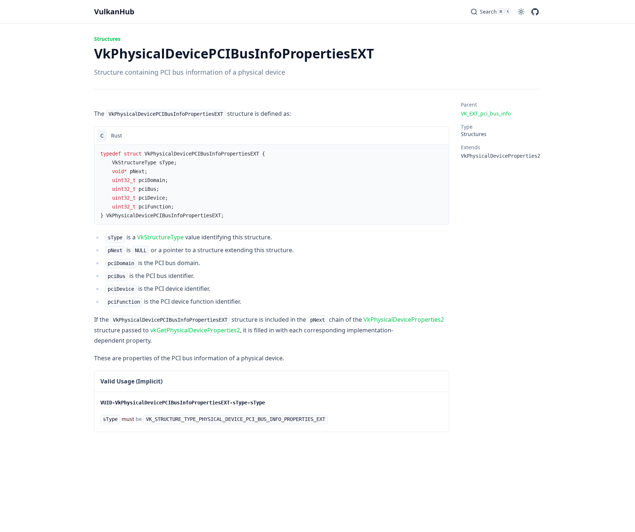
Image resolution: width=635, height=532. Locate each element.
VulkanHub (114, 12)
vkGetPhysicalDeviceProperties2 (195, 330)
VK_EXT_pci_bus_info (486, 113)
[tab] (102, 136)
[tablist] (271, 135)
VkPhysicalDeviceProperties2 (403, 319)
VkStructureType (160, 237)
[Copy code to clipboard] (440, 136)
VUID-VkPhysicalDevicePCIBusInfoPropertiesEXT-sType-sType (182, 403)
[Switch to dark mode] (521, 12)
